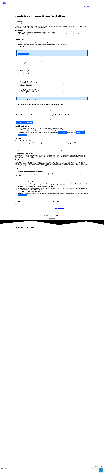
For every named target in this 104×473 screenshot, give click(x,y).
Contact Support (86, 7)
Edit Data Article (62, 132)
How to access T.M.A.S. (59, 206)
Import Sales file (80, 132)
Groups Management (59, 203)
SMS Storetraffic (18, 7)
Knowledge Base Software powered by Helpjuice (52, 234)
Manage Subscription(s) (59, 208)
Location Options (58, 204)
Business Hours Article (24, 53)
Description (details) (57, 217)
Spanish (4, 3)
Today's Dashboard (58, 205)
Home (19, 11)
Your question (57, 215)
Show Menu (60, 7)
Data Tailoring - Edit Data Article (24, 122)
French (4, 2)
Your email (58, 214)
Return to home (86, 6)
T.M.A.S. (19, 13)
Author (7, 468)
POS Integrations (22, 135)
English (4, 1)
